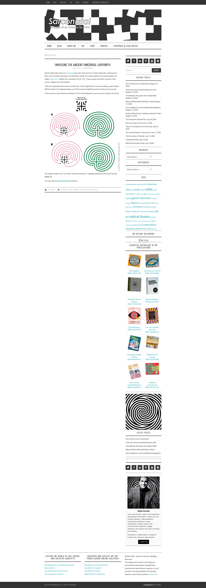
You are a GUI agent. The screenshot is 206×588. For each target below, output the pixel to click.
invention (142, 203)
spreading (128, 225)
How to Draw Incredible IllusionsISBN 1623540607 (134, 385)
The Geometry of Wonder (135, 136)
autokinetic (132, 184)
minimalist (137, 207)
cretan (69, 189)
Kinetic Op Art (50, 568)
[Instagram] (157, 61)
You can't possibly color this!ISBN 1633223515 (152, 329)
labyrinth (76, 189)
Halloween (154, 198)
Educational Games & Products (56, 571)
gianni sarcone (140, 198)
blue (132, 190)
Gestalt (128, 199)
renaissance (144, 221)
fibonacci (157, 194)
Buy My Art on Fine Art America (96, 565)
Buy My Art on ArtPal (92, 571)
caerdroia (53, 79)
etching (149, 194)
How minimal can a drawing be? (137, 84)
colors (137, 194)
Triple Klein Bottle (132, 140)
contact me (153, 574)
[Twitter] (128, 61)
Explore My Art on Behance (95, 574)
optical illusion (140, 217)
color (149, 189)
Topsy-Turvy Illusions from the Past (139, 127)
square (134, 225)
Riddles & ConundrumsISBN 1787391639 (152, 385)
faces (153, 194)
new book (144, 212)
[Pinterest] (146, 61)
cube (141, 194)
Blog (55, 2)
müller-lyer (135, 212)
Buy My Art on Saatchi (93, 568)
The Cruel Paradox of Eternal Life (138, 132)
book (136, 189)
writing (155, 229)
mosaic (153, 207)
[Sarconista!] (103, 25)
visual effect (149, 224)
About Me (63, 2)
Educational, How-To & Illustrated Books (59, 565)
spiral (153, 221)
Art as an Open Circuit (134, 123)
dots (145, 194)
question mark (136, 221)
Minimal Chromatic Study (135, 143)
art (127, 184)
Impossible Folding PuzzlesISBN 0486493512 (134, 357)
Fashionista (148, 585)
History (52, 189)
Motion (128, 212)
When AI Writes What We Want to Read (140, 102)
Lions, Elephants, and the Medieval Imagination (143, 108)
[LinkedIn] (140, 61)
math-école (82, 189)
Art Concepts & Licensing (54, 574)
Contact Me (144, 542)
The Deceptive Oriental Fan (136, 119)
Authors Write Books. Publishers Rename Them (143, 113)
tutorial (140, 225)
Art (71, 2)
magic (156, 203)
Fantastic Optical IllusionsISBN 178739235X (134, 301)
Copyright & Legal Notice (100, 2)
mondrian (146, 207)
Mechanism (129, 207)
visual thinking (147, 229)
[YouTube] (151, 61)
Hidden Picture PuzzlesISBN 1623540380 (152, 357)
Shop (77, 2)
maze (88, 189)
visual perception (134, 228)
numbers (151, 212)
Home (48, 2)
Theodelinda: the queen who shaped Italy (141, 96)
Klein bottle (150, 203)
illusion (134, 202)
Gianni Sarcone (88, 68)
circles (142, 190)
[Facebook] (134, 61)
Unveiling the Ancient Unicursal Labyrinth (83, 64)
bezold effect (142, 184)
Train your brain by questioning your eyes (141, 90)
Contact (86, 2)
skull (149, 221)
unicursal (69, 73)
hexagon (128, 203)
